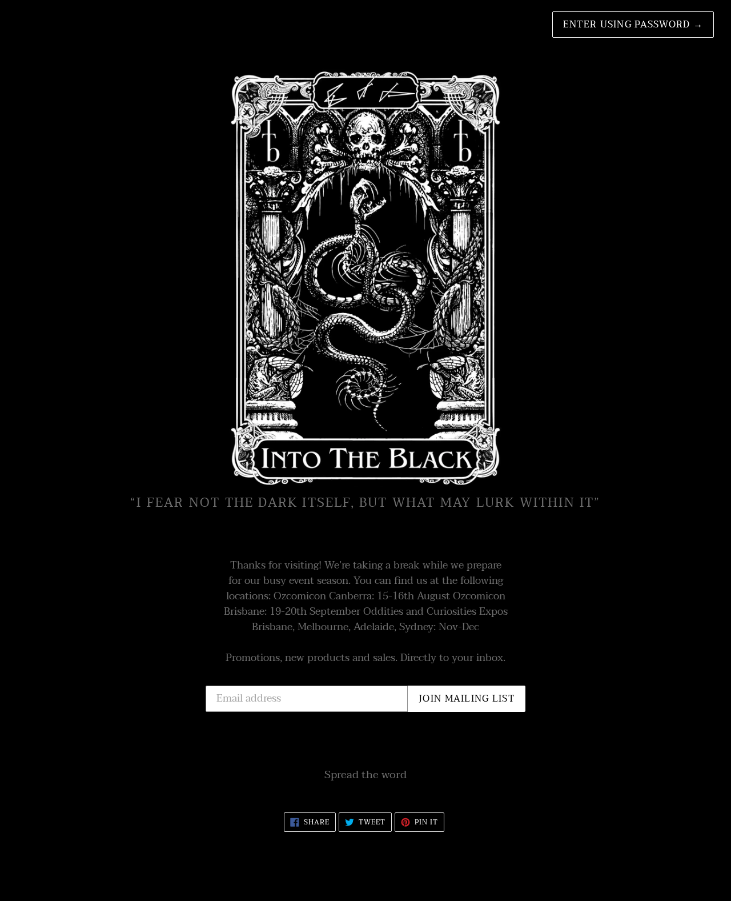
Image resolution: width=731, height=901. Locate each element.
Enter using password (633, 25)
